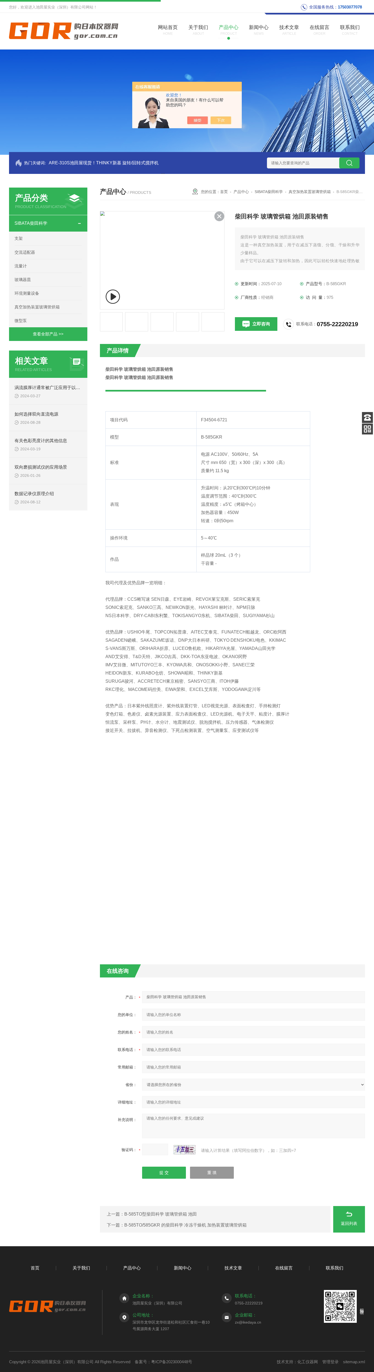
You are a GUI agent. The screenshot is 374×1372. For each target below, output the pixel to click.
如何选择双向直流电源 (36, 414)
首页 (224, 191)
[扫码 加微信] (367, 429)
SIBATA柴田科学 (31, 223)
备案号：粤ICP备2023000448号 (163, 1361)
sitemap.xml (354, 1361)
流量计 (21, 266)
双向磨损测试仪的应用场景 (41, 467)
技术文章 (233, 1268)
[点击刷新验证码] (184, 1149)
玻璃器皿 (23, 279)
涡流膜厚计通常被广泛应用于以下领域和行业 (58, 387)
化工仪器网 (307, 1361)
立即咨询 (261, 324)
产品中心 (241, 191)
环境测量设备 (27, 293)
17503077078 (350, 7)
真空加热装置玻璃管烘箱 (37, 307)
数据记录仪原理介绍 (34, 493)
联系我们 (334, 1268)
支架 (19, 238)
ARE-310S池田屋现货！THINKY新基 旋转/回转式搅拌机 (104, 162)
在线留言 (284, 1268)
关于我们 (81, 1268)
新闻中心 (182, 1268)
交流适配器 (25, 252)
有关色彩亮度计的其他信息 (41, 440)
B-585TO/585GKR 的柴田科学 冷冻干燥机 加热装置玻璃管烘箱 (185, 1225)
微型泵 (21, 320)
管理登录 (330, 1361)
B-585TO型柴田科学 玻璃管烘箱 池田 (160, 1214)
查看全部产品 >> (48, 334)
